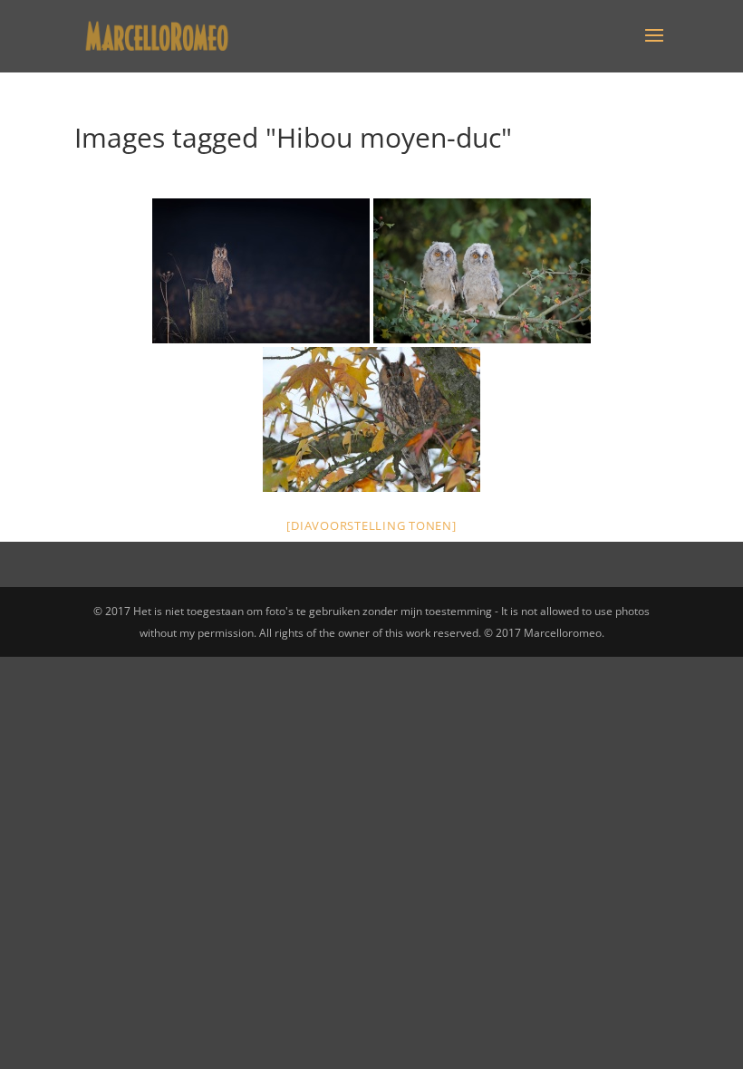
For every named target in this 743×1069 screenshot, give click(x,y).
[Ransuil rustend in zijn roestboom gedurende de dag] (371, 419)
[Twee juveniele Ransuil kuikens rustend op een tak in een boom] (482, 270)
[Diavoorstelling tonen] (371, 525)
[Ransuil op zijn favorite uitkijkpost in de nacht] (261, 270)
